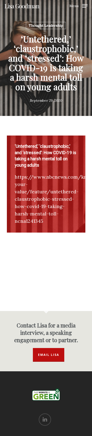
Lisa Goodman (21, 6)
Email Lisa (48, 355)
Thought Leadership (46, 25)
